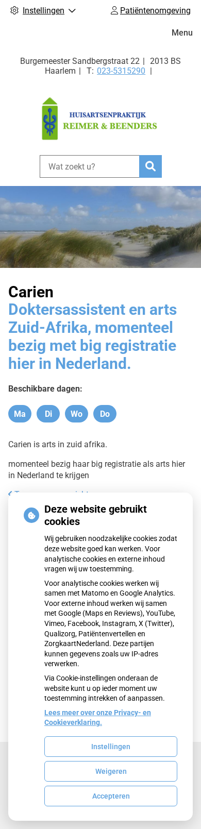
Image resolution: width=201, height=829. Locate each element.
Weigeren (111, 771)
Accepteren (111, 796)
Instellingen (110, 746)
